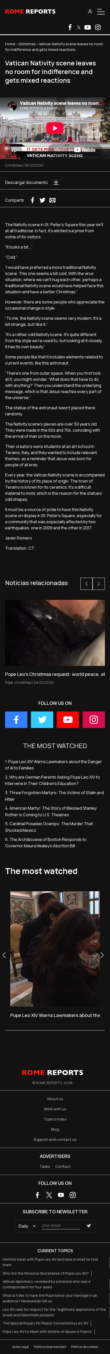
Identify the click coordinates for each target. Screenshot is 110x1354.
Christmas (27, 43)
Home (10, 43)
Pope (9, 682)
